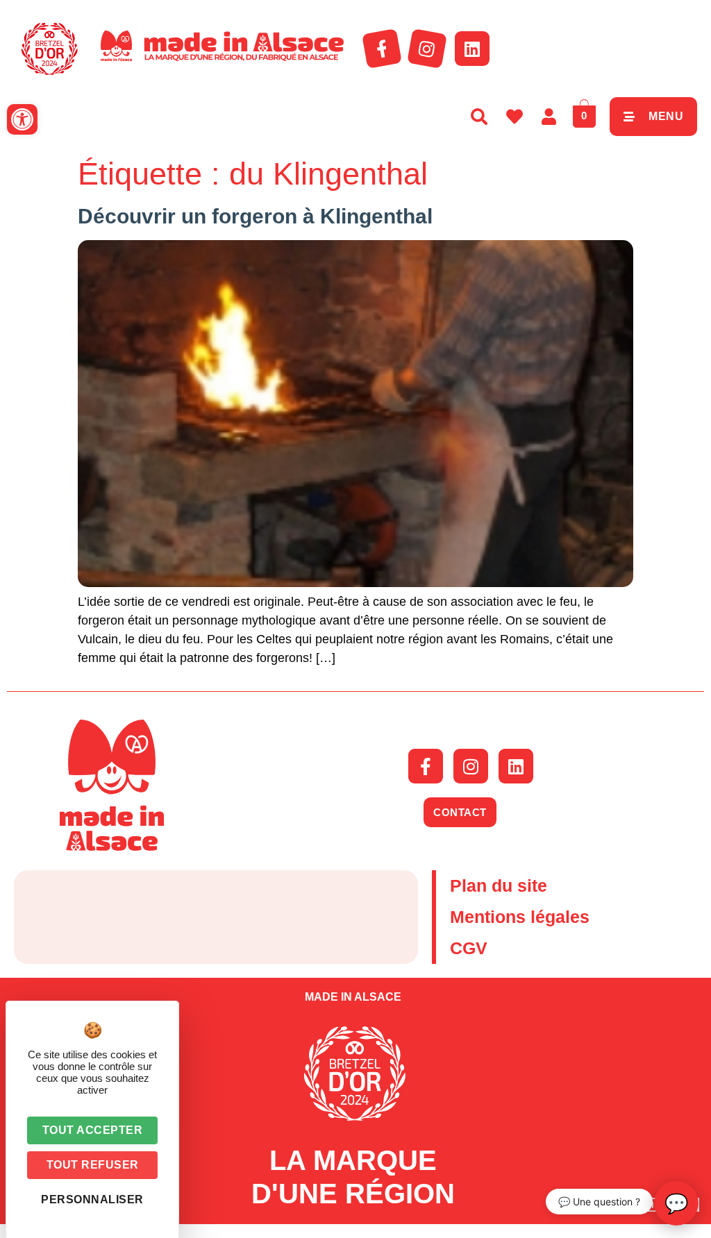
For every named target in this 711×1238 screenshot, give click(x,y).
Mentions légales (519, 916)
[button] (22, 119)
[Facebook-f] (382, 48)
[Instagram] (427, 48)
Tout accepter (92, 1130)
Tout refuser (93, 1165)
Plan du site (498, 885)
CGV (468, 948)
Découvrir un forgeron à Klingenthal (255, 216)
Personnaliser (92, 1199)
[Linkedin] (472, 48)
